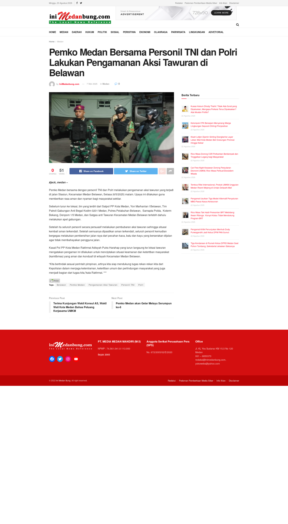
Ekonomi (144, 32)
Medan (64, 32)
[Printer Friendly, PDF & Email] (54, 280)
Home (52, 32)
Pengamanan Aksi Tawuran (103, 284)
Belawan (61, 284)
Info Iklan (223, 3)
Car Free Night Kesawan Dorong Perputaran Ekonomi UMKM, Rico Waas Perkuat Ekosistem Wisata (212, 170)
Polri (140, 284)
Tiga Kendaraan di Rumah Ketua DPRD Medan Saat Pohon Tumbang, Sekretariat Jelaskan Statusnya (214, 245)
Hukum (89, 32)
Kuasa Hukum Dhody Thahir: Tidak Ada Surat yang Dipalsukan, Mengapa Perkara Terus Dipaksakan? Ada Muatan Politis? (214, 109)
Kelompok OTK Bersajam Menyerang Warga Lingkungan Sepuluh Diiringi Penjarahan (211, 124)
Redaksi (179, 3)
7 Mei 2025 (92, 83)
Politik (102, 32)
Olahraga (161, 32)
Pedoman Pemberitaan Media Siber (201, 3)
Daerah (77, 32)
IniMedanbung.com (69, 83)
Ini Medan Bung (63, 380)
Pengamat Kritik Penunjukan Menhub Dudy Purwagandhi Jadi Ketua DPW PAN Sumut (210, 231)
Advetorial (216, 32)
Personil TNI (127, 284)
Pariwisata (178, 32)
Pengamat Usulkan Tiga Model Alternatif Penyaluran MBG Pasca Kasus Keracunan (214, 200)
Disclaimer (234, 3)
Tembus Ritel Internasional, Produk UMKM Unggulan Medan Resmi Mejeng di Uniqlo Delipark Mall (214, 186)
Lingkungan (197, 32)
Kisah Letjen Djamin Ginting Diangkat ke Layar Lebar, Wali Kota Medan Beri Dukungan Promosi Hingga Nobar (212, 139)
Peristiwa (129, 32)
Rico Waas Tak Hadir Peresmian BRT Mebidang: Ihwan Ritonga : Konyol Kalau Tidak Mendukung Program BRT (213, 215)
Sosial (115, 32)
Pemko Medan (77, 284)
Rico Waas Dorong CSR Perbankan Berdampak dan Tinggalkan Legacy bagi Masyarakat (214, 155)
